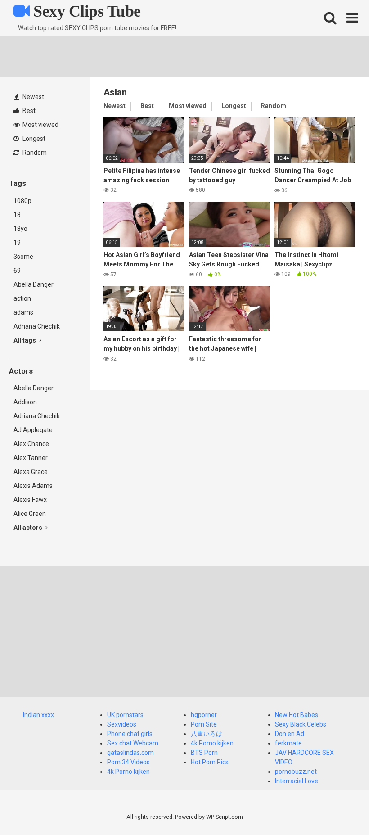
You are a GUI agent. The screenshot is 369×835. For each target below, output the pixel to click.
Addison (25, 402)
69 (17, 270)
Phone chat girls (130, 733)
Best (28, 110)
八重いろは (206, 733)
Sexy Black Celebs (300, 724)
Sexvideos (121, 724)
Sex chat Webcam (132, 743)
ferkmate (288, 743)
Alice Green (30, 513)
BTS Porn (204, 752)
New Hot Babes (296, 714)
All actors (29, 527)
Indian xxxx (38, 714)
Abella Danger (34, 284)
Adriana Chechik (37, 326)
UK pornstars (125, 714)
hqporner (204, 714)
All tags (25, 340)
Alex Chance (31, 443)
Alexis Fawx (30, 499)
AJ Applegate (33, 429)
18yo (20, 228)
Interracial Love (296, 781)
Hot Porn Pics (210, 762)
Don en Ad (289, 733)
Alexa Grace (31, 471)
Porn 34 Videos (128, 762)
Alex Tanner (31, 457)
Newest (32, 96)
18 (17, 214)
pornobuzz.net (296, 771)
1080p (23, 200)
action (22, 298)
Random (34, 152)
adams (23, 312)
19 (17, 242)
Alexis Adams (33, 485)
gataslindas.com (130, 752)
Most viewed (39, 124)
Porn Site (204, 724)
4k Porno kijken (128, 771)
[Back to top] (339, 808)
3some (23, 256)
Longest (33, 138)
